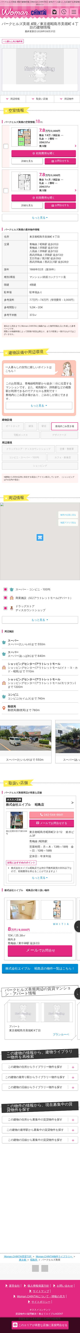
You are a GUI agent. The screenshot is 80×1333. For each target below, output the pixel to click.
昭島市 (34, 1259)
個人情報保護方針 (38, 1285)
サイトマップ (41, 1291)
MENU (73, 11)
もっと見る (38, 405)
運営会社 (14, 1285)
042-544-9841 (53, 814)
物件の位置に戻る (68, 515)
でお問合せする (53, 823)
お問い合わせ (65, 1285)
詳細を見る (27, 160)
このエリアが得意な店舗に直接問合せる (42, 1325)
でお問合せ (40, 950)
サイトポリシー (40, 1301)
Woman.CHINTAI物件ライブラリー (54, 1256)
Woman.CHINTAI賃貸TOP (18, 1256)
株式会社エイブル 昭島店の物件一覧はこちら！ (40, 968)
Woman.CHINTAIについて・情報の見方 (41, 1296)
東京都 (23, 1259)
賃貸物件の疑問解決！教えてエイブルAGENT (39, 1313)
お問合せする (62, 160)
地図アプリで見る (68, 522)
